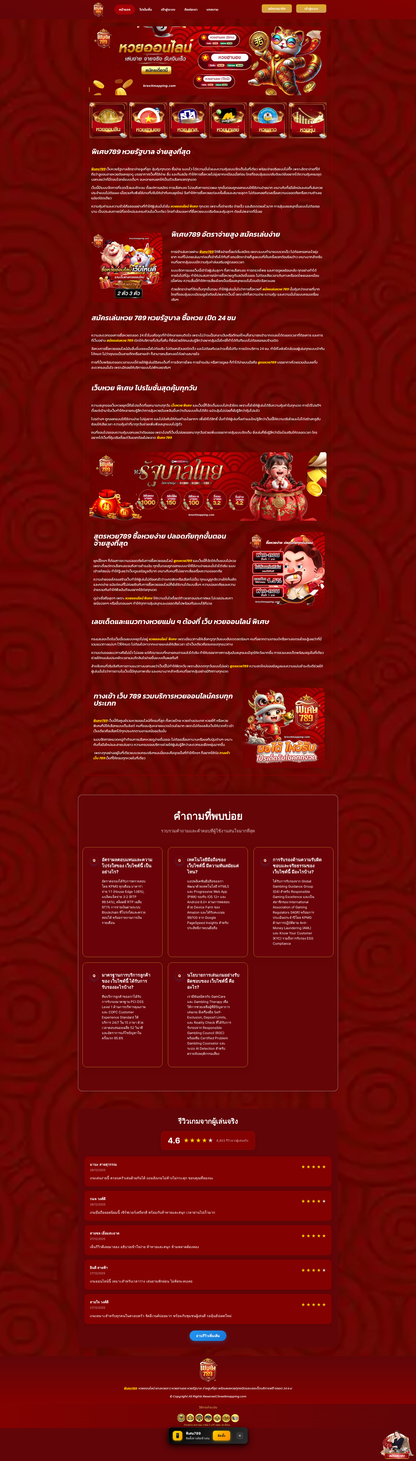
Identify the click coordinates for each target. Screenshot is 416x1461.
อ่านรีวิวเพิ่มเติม (208, 1336)
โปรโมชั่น (146, 9)
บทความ (212, 9)
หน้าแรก (124, 9)
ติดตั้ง (222, 1435)
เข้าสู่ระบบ (168, 9)
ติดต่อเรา (190, 9)
